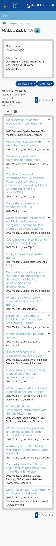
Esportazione (25, 83)
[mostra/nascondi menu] (53, 5)
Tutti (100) (44, 83)
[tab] (8, 111)
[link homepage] (11, 5)
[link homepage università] (35, 5)
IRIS (4, 23)
